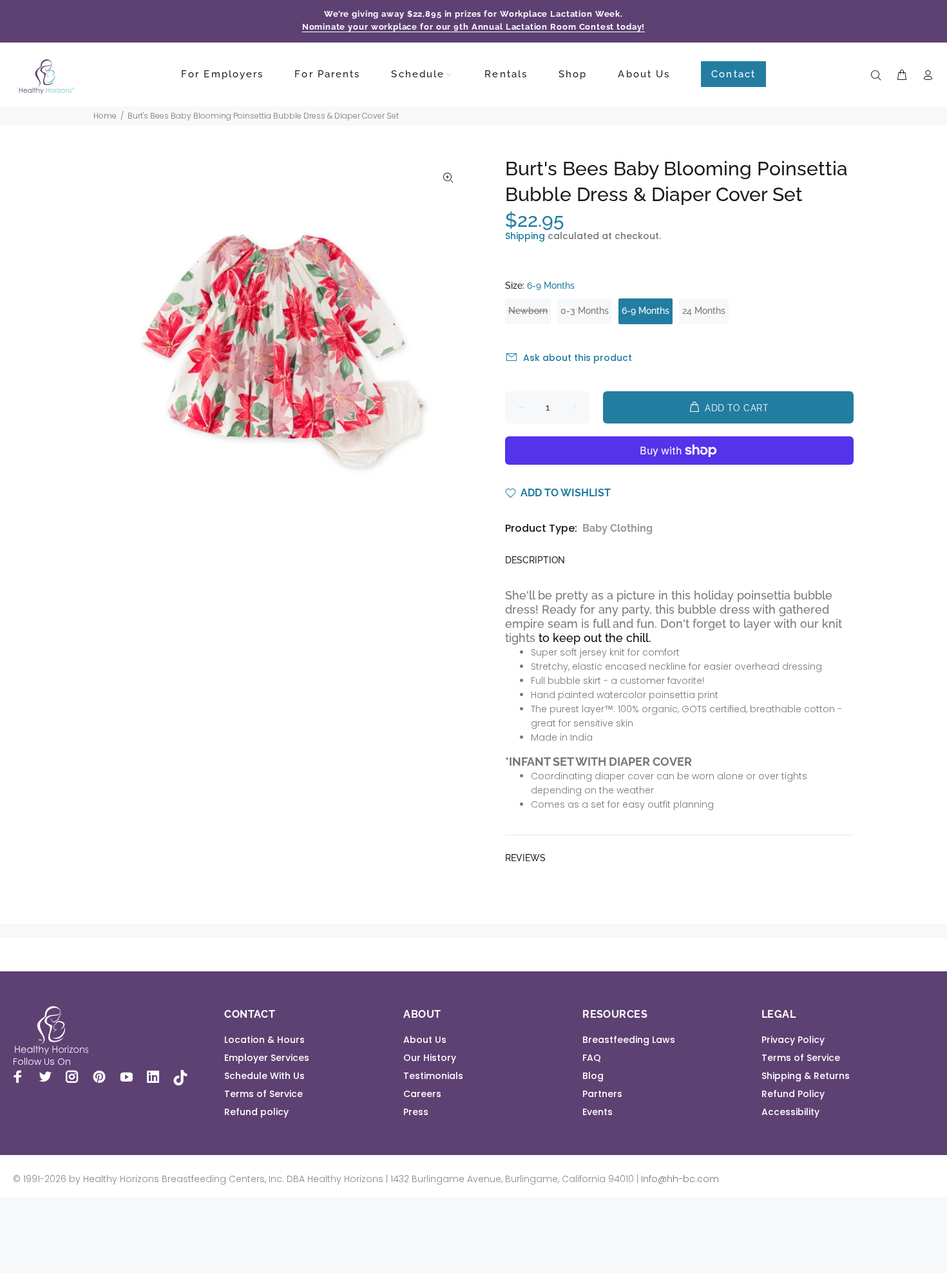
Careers (422, 1093)
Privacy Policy (793, 1039)
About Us (424, 1039)
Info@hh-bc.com (680, 1178)
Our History (429, 1057)
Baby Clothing (617, 528)
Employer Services (266, 1057)
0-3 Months (584, 311)
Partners (602, 1093)
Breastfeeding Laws (628, 1039)
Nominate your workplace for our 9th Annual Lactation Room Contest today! (474, 27)
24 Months (703, 311)
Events (597, 1111)
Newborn (528, 311)
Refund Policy (793, 1093)
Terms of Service (263, 1093)
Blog (593, 1075)
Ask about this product (577, 357)
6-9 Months (645, 311)
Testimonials (433, 1075)
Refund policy (256, 1111)
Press (415, 1111)
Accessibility (790, 1111)
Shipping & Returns (805, 1075)
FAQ (591, 1057)
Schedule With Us (264, 1075)
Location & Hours (264, 1039)
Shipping (525, 235)
